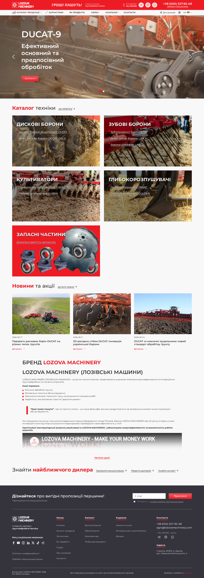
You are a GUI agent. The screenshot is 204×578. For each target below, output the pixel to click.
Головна (60, 525)
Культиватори (92, 536)
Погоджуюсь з (160, 502)
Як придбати (77, 12)
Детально (30, 78)
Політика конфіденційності (25, 553)
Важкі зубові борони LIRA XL (129, 138)
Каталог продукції (28, 12)
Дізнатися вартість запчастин (36, 242)
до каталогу (65, 108)
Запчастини (56, 12)
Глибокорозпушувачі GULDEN (130, 193)
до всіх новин (66, 286)
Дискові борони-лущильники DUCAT (43, 131)
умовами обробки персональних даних (166, 502)
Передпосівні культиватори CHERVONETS (46, 187)
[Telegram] (141, 5)
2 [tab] (104, 92)
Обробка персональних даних (27, 559)
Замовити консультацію (177, 6)
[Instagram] (23, 543)
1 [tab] (101, 92)
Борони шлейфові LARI (126, 144)
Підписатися (180, 496)
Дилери (120, 536)
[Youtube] (18, 543)
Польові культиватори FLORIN (38, 193)
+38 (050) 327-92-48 (177, 3)
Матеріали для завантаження (131, 530)
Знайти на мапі (166, 470)
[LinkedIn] (28, 543)
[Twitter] (33, 543)
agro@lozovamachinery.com (174, 527)
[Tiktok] (38, 543)
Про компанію (63, 553)
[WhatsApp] (154, 5)
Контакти (129, 12)
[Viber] (148, 5)
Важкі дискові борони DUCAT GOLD (42, 138)
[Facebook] (13, 543)
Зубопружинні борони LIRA (129, 131)
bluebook (188, 573)
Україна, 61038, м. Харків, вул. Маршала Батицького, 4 (171, 552)
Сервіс (95, 12)
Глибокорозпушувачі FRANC (129, 187)
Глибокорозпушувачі (95, 541)
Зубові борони (92, 530)
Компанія (111, 12)
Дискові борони (93, 525)
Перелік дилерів (141, 470)
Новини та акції (124, 525)
